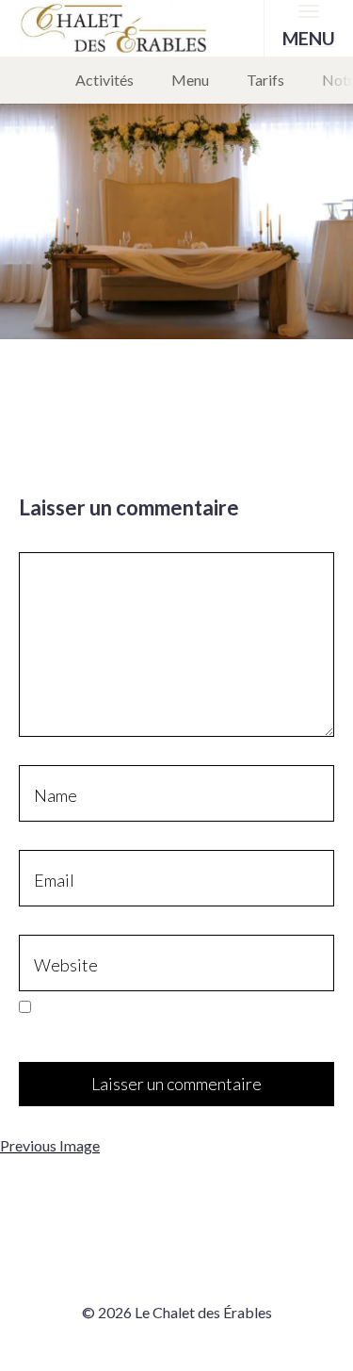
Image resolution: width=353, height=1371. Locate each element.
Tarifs (265, 80)
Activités (104, 80)
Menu (190, 80)
